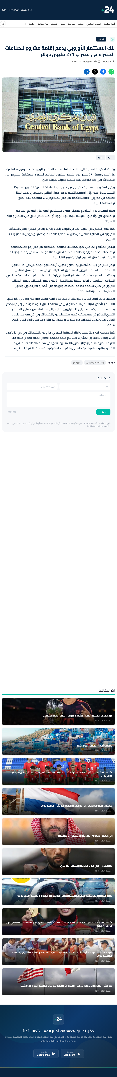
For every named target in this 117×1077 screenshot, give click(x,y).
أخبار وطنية (109, 24)
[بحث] (3, 24)
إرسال (103, 412)
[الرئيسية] (112, 39)
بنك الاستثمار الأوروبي (95, 362)
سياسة (71, 24)
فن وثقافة (43, 24)
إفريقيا (101, 39)
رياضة (32, 24)
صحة (62, 24)
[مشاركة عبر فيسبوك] (103, 71)
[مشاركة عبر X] (95, 71)
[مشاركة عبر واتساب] (111, 71)
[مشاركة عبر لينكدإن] (86, 71)
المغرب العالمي (94, 24)
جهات (80, 24)
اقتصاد (54, 24)
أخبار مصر (77, 362)
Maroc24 (107, 61)
